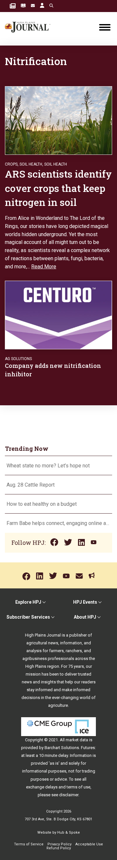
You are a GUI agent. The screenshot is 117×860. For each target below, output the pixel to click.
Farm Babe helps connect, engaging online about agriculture (58, 523)
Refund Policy (58, 848)
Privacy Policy (59, 844)
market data (77, 739)
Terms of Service (29, 844)
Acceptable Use (89, 844)
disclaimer (68, 794)
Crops (11, 164)
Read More (43, 266)
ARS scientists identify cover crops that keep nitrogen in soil (58, 188)
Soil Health (31, 164)
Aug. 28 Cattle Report (30, 485)
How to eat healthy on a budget (41, 504)
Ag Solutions (18, 358)
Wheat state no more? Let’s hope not (48, 466)
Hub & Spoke (68, 832)
